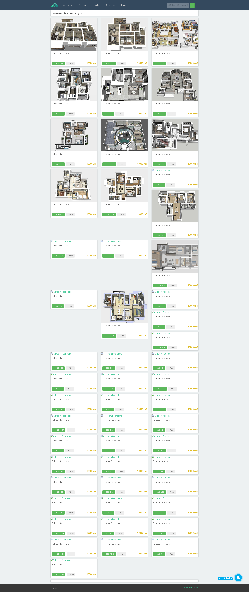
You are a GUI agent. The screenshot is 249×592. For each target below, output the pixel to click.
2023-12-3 (59, 114)
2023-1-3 (159, 368)
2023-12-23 (160, 347)
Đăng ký (125, 5)
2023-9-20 (59, 492)
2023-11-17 (59, 430)
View (71, 63)
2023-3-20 (109, 492)
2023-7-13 (109, 389)
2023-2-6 (109, 114)
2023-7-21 (59, 63)
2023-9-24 (59, 256)
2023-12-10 (110, 214)
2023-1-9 (109, 513)
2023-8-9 (109, 256)
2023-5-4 (159, 554)
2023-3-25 (59, 368)
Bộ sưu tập (67, 5)
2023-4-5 (58, 451)
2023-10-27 (110, 164)
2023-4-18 (59, 471)
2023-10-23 (110, 554)
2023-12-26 (160, 285)
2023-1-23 (160, 235)
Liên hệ (96, 5)
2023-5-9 (159, 327)
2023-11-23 (59, 554)
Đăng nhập (110, 5)
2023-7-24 (109, 471)
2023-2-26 (109, 430)
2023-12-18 (110, 336)
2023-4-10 (160, 409)
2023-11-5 (160, 164)
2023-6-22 (59, 214)
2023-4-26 (160, 114)
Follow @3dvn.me (190, 587)
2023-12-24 (59, 533)
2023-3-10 (59, 513)
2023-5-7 (58, 389)
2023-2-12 (160, 63)
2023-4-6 (109, 409)
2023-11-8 (160, 306)
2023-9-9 (159, 471)
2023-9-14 (109, 368)
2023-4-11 (160, 513)
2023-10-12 (110, 63)
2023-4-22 (59, 164)
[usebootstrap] (54, 5)
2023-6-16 (160, 533)
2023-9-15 (59, 409)
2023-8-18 (160, 451)
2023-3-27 (109, 451)
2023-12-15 (59, 575)
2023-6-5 (159, 185)
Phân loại (83, 5)
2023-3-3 (58, 306)
